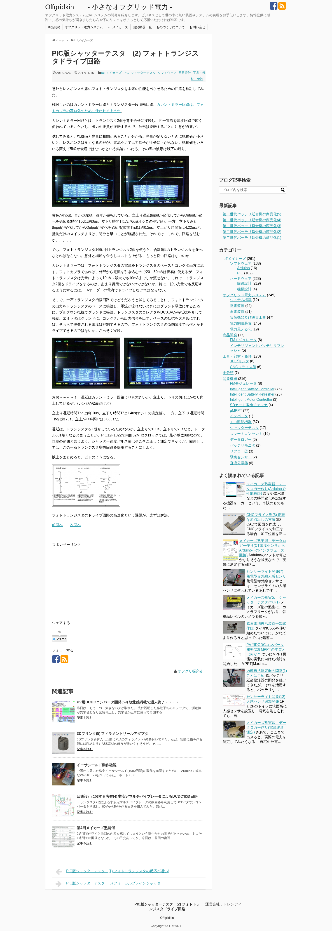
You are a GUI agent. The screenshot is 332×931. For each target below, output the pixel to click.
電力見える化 (241, 329)
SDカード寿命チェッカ (249, 405)
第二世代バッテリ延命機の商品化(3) (252, 226)
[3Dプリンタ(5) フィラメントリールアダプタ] (63, 742)
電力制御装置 (241, 323)
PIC (126, 73)
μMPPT (236, 410)
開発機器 (230, 379)
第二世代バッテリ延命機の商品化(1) (252, 238)
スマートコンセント (246, 434)
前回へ (57, 525)
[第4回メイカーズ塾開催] (63, 837)
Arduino (243, 268)
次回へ (75, 525)
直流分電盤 (239, 463)
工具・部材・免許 (237, 356)
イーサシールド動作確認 (97, 765)
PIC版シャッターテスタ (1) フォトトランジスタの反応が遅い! (117, 871)
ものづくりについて (170, 27)
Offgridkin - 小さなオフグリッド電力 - (108, 7)
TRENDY (174, 926)
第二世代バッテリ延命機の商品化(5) (252, 214)
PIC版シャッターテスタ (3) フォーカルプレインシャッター (115, 883)
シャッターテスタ (143, 73)
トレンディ (232, 904)
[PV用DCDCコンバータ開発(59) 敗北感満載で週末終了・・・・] (63, 711)
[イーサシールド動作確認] (63, 774)
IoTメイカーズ (118, 27)
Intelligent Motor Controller (251, 399)
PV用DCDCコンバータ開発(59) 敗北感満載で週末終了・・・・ (128, 702)
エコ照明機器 (241, 422)
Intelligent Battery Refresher (252, 394)
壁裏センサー (241, 457)
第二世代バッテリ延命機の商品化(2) (252, 232)
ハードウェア (241, 278)
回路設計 (184, 73)
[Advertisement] (90, 579)
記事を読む (85, 717)
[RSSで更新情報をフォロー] (282, 7)
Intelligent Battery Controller (252, 389)
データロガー (241, 439)
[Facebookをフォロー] (273, 7)
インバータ (239, 416)
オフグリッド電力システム (84, 27)
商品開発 (54, 27)
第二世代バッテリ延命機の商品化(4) (252, 220)
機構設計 (244, 289)
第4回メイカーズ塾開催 (96, 828)
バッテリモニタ (242, 445)
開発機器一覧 (142, 27)
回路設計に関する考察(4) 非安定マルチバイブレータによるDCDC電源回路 (137, 796)
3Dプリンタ (239, 361)
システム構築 (241, 300)
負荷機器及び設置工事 (248, 317)
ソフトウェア (167, 73)
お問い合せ (197, 27)
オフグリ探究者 (190, 671)
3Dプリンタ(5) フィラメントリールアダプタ (112, 733)
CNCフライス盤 (243, 367)
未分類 (228, 373)
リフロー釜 (239, 451)
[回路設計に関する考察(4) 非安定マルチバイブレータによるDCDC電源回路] (63, 805)
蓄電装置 (237, 311)
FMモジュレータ (243, 340)
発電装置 (237, 306)
